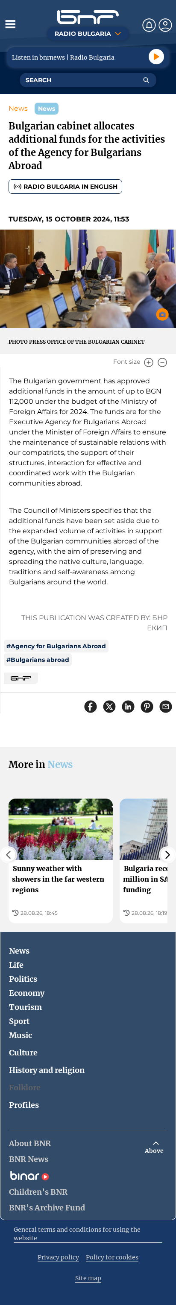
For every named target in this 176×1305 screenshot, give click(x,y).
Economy (26, 993)
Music (20, 1035)
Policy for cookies (112, 1257)
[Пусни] (156, 56)
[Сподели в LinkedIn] (128, 706)
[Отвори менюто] (10, 24)
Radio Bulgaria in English (70, 186)
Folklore (25, 1087)
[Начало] (88, 17)
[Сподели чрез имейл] (166, 706)
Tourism (25, 1007)
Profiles (24, 1105)
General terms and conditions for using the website (77, 1234)
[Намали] (162, 362)
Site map (88, 1278)
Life (16, 965)
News (18, 108)
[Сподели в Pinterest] (147, 706)
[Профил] (165, 25)
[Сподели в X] (109, 706)
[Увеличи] (149, 362)
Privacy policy (58, 1257)
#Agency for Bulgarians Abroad (56, 646)
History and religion (47, 1070)
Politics (23, 979)
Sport (19, 1021)
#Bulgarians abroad (37, 660)
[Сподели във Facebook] (90, 706)
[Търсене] (146, 80)
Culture (23, 1053)
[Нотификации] (149, 25)
